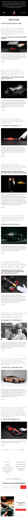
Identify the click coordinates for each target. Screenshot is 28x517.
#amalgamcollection (7, 30)
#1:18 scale (12, 28)
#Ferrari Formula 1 (7, 413)
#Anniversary (19, 314)
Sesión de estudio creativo (10, 224)
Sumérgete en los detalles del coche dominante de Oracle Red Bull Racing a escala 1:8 (12, 271)
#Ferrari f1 (23, 121)
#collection (5, 31)
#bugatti (4, 316)
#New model (11, 266)
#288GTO (22, 28)
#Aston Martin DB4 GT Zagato (15, 217)
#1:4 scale (4, 409)
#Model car (18, 363)
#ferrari (16, 121)
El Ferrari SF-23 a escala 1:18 (11, 125)
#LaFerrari (16, 33)
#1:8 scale (12, 164)
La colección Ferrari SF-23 (10, 419)
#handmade (4, 363)
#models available (19, 73)
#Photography (9, 220)
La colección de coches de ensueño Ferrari (13, 37)
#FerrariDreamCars (7, 33)
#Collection (10, 412)
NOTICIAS (14, 19)
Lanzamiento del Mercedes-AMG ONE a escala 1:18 (12, 77)
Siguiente (21, 449)
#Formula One (5, 264)
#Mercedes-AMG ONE (7, 73)
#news (24, 363)
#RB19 (7, 267)
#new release (5, 74)
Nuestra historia (20, 462)
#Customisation (6, 362)
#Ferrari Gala (7, 168)
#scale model (14, 74)
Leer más (3, 61)
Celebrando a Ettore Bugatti (11, 320)
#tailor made (5, 365)
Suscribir (23, 487)
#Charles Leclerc (6, 121)
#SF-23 (10, 123)
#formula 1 (4, 123)
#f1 (13, 121)
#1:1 (11, 407)
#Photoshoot (18, 220)
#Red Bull (12, 267)
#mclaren (11, 363)
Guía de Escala (7, 466)
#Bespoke (17, 165)
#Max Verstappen (15, 264)
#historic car (18, 317)
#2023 (18, 28)
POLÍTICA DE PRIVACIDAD (7, 468)
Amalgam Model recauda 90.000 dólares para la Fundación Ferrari (14, 172)
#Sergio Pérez (20, 267)
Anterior (6, 449)
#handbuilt (9, 317)
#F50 (17, 31)
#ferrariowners (17, 168)
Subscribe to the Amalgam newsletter (20, 509)
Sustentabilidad (20, 464)
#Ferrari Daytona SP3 (13, 218)
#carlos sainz (19, 120)
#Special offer (8, 34)
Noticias (7, 464)
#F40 (14, 31)
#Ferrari (21, 31)
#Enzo (11, 31)
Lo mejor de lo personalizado (12, 367)
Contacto (7, 462)
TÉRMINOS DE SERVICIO (20, 466)
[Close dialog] (26, 497)
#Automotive (18, 30)
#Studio (3, 221)
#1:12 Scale (15, 407)
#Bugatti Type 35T (12, 316)
